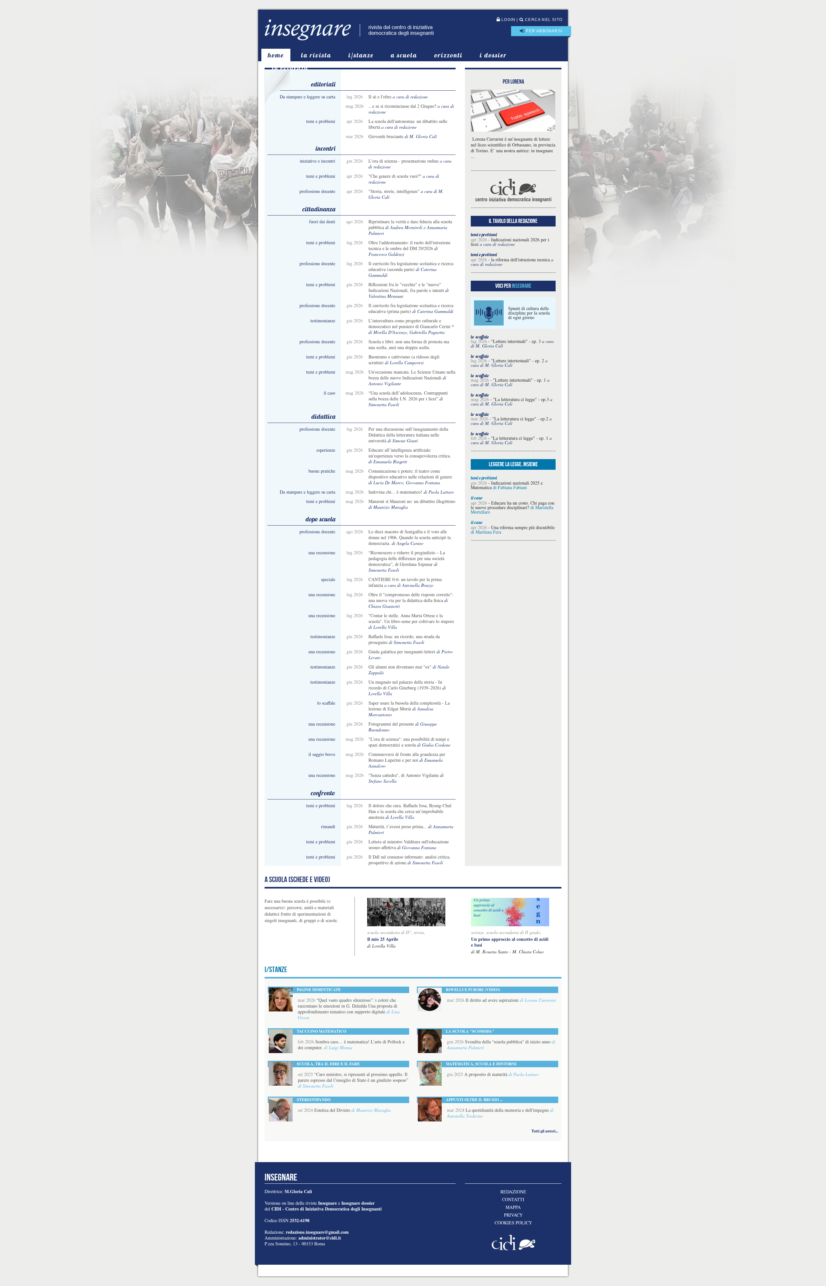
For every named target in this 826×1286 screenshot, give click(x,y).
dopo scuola (320, 519)
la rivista (316, 55)
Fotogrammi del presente (391, 724)
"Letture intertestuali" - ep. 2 (517, 360)
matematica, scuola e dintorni (481, 1064)
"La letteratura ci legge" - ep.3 (521, 399)
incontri (325, 148)
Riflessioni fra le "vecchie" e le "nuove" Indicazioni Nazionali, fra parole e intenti (406, 287)
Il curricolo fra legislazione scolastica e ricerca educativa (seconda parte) (410, 266)
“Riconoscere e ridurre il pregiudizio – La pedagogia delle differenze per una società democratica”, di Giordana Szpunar (406, 558)
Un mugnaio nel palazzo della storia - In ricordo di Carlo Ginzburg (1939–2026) (405, 685)
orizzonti (448, 55)
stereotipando (313, 1099)
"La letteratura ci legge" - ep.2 (520, 419)
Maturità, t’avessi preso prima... (397, 826)
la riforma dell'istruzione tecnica (520, 259)
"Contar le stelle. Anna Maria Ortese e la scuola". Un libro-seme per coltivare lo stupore (411, 618)
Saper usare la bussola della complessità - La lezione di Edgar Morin (409, 706)
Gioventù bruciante (385, 136)
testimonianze (322, 320)
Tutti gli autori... (544, 1131)
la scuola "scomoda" (470, 1031)
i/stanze (361, 55)
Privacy (513, 1215)
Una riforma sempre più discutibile (523, 527)
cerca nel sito (543, 19)
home (276, 55)
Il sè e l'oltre (379, 97)
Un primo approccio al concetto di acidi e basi (510, 942)
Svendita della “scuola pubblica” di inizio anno (507, 1042)
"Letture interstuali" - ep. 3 (516, 341)
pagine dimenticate (319, 989)
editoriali (323, 84)
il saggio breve (321, 754)
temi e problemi (320, 121)
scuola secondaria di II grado (513, 932)
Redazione (513, 1192)
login (507, 19)
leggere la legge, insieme (513, 464)
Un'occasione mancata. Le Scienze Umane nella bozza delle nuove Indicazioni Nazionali (411, 375)
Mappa (513, 1207)
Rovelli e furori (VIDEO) (473, 989)
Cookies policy (513, 1223)
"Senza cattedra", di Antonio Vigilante (403, 775)
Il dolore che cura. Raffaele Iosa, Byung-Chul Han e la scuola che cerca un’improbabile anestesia (409, 811)
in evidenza (290, 68)
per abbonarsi (543, 31)
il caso (329, 393)
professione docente (317, 191)
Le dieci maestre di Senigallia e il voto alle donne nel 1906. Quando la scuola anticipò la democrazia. (409, 537)
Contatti (513, 1199)
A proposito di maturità (485, 1074)
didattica (323, 416)
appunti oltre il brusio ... (474, 1099)
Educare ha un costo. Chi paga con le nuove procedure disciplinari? (512, 505)
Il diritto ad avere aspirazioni (492, 1000)
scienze (477, 932)
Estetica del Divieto (332, 1110)
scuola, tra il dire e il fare (328, 1064)
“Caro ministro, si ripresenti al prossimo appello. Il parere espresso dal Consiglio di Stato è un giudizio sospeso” (353, 1077)
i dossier (493, 55)
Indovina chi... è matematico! (395, 492)
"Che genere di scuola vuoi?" (394, 176)
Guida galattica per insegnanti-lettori (401, 651)
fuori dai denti (322, 221)
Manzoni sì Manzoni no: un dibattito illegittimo (411, 501)
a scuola (404, 55)
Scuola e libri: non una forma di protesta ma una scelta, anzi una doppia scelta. (408, 344)
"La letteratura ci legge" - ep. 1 (519, 438)
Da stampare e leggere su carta (307, 97)
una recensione (321, 552)
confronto (323, 793)
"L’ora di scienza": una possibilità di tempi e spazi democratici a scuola (408, 742)
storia (419, 932)
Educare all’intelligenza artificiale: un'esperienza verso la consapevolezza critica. (409, 453)
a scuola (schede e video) (297, 879)
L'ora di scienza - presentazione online (403, 161)
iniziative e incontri (317, 161)
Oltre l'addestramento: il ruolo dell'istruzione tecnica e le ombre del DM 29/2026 (409, 245)
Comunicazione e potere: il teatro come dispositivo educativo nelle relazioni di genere (410, 474)
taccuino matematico (321, 1031)
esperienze (326, 450)
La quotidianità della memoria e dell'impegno (507, 1110)
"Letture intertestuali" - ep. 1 (519, 380)
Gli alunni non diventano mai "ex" (399, 667)
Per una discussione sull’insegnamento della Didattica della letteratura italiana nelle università (408, 435)
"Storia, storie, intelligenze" (393, 191)
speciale (328, 579)
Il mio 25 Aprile (382, 939)
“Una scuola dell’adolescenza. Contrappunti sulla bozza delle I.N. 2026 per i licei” (408, 396)
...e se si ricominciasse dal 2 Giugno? (402, 106)
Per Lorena (513, 81)
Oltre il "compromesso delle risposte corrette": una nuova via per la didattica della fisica (410, 597)
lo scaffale (326, 703)
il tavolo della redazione (513, 221)
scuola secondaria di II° (389, 932)
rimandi (328, 826)
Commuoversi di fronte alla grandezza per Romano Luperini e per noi (406, 757)
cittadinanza (318, 209)
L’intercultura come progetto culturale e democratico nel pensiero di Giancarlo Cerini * (411, 323)
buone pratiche (321, 471)
